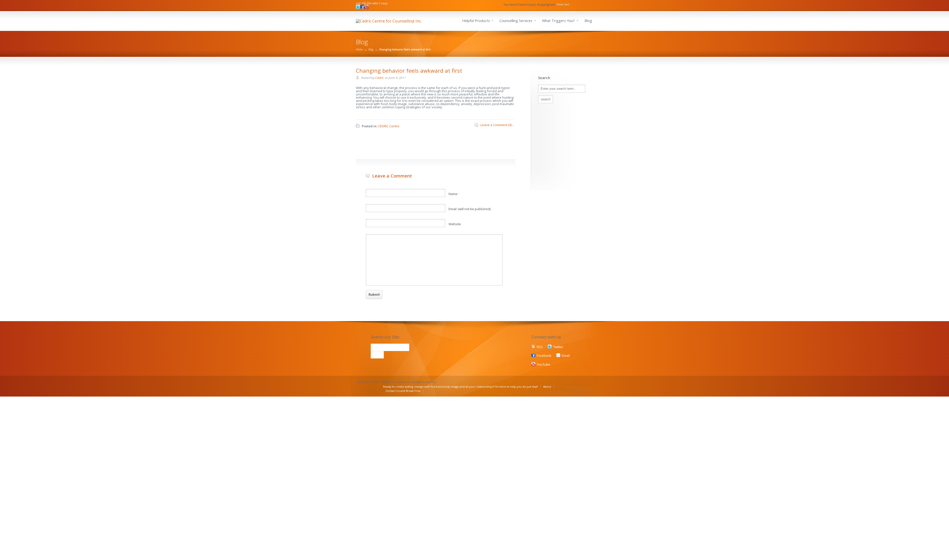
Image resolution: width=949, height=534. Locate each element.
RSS (540, 347)
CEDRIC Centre (388, 126)
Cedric (379, 78)
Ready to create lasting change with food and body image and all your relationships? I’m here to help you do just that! (460, 386)
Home (359, 49)
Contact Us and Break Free (403, 391)
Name (454, 194)
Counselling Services (515, 20)
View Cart (563, 4)
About (547, 386)
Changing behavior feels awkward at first (409, 70)
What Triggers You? (558, 20)
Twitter (558, 347)
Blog (588, 20)
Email (566, 355)
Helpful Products (476, 20)
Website (455, 224)
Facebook (544, 355)
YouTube (543, 364)
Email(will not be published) (470, 209)
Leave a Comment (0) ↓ (497, 125)
